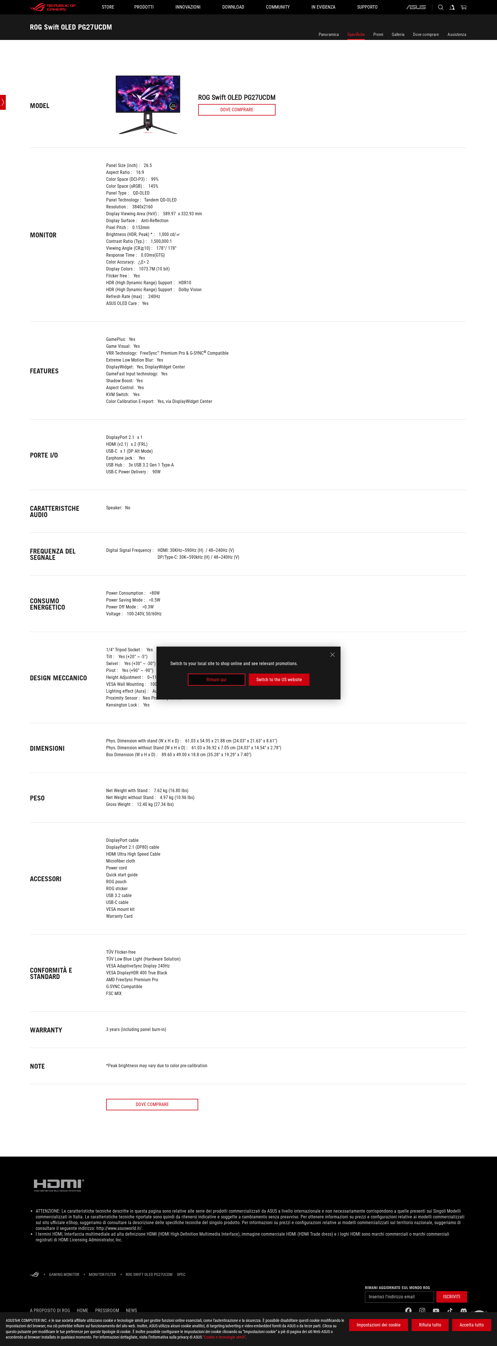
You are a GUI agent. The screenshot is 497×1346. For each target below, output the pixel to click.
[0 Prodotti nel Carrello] (463, 7)
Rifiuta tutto (430, 1325)
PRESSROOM (107, 1310)
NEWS (131, 1310)
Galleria (398, 34)
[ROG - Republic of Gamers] (53, 7)
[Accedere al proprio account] (452, 7)
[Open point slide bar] (3, 102)
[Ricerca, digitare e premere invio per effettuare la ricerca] (440, 7)
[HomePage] (34, 1275)
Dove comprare (426, 34)
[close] (332, 654)
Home (82, 1310)
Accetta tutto (472, 1325)
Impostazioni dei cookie (379, 1325)
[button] (451, 1297)
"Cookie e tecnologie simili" (224, 1337)
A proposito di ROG (50, 1310)
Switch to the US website (279, 679)
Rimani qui (216, 679)
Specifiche (356, 34)
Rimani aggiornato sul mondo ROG (397, 1287)
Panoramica (329, 34)
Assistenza (457, 34)
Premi (378, 34)
